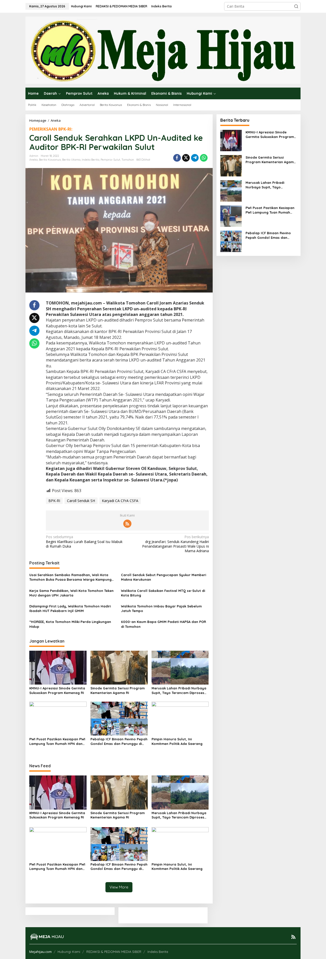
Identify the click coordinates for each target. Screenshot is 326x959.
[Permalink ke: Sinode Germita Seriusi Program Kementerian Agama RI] (119, 667)
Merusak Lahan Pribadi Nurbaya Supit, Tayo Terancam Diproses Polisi (179, 690)
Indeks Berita (90, 159)
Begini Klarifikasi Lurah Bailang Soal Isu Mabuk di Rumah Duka (84, 541)
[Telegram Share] (195, 158)
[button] (296, 6)
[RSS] (127, 524)
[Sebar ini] (177, 158)
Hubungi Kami (69, 952)
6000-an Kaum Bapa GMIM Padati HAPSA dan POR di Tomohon (163, 624)
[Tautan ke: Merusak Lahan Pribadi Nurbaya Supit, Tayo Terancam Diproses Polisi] (231, 190)
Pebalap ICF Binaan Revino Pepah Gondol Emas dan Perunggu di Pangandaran (118, 741)
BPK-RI (54, 500)
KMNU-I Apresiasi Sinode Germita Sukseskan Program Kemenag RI (57, 690)
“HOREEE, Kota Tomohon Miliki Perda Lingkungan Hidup (70, 624)
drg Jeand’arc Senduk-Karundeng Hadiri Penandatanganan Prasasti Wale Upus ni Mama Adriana (175, 544)
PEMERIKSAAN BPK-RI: (50, 129)
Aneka (33, 159)
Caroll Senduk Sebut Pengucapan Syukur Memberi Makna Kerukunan (163, 577)
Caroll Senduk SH (81, 500)
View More (119, 887)
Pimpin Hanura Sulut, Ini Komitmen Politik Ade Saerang (177, 741)
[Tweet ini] (186, 158)
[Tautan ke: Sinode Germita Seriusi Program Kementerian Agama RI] (231, 165)
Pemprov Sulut (110, 159)
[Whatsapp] (204, 158)
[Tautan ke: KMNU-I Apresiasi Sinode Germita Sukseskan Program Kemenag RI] (231, 139)
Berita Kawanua (50, 159)
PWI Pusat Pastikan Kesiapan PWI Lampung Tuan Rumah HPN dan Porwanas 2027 (57, 741)
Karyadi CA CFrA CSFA (120, 500)
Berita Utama (71, 159)
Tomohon (127, 159)
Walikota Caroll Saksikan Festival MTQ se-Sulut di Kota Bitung (163, 593)
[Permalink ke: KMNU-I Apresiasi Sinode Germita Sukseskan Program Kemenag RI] (58, 667)
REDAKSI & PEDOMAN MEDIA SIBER (113, 952)
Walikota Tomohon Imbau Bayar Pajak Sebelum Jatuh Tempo (161, 608)
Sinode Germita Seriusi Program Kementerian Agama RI (117, 690)
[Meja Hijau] (163, 49)
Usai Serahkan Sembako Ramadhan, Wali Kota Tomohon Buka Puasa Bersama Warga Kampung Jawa (70, 577)
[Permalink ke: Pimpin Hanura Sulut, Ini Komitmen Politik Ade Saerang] (180, 718)
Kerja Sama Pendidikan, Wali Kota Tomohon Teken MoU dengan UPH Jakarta (71, 593)
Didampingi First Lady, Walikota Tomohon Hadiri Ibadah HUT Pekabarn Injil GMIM (70, 608)
